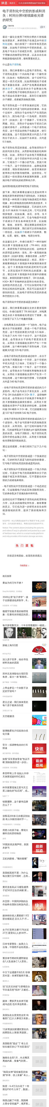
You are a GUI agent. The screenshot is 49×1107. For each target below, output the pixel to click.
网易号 (12, 3)
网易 (4, 3)
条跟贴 (24, 565)
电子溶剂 (14, 64)
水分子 (9, 88)
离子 (32, 394)
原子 (22, 232)
